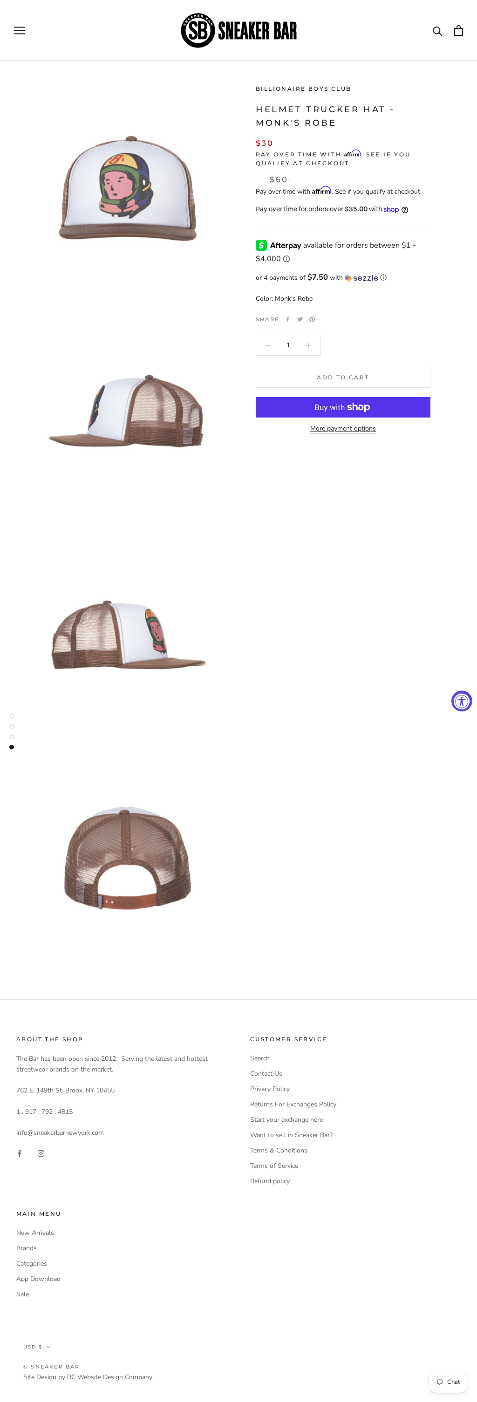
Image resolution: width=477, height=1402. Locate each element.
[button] (343, 277)
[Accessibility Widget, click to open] (461, 701)
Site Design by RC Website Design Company (87, 1377)
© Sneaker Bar (51, 1366)
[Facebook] (288, 319)
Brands (26, 1248)
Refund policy (270, 1181)
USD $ (32, 1347)
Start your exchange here (286, 1119)
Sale (22, 1294)
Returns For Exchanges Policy (293, 1104)
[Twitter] (300, 319)
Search (260, 1058)
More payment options (343, 428)
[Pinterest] (312, 319)
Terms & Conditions (278, 1150)
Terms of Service (274, 1165)
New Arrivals (35, 1232)
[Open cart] (458, 30)
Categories (31, 1263)
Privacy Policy (270, 1089)
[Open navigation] (19, 30)
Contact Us (266, 1073)
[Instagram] (41, 1152)
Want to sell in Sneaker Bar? (291, 1135)
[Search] (438, 30)
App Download (38, 1278)
